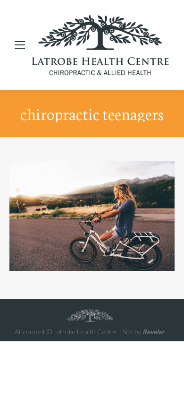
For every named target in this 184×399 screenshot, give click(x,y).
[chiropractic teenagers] (92, 216)
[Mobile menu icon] (19, 45)
